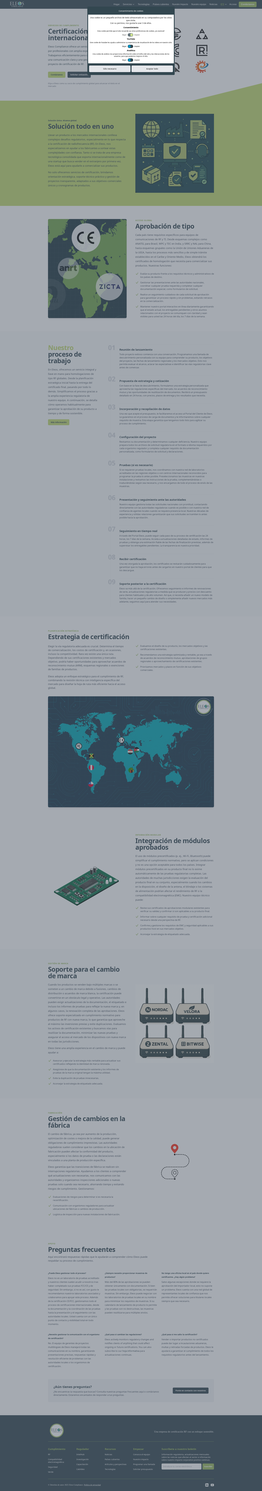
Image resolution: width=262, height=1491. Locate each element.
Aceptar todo (152, 68)
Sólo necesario (109, 68)
